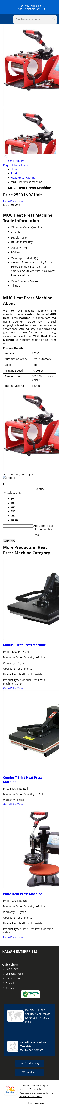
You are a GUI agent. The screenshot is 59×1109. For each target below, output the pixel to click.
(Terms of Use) (36, 1089)
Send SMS (31, 1072)
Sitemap (10, 988)
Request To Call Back (15, 165)
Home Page (12, 968)
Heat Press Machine (23, 177)
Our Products (13, 978)
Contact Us (11, 983)
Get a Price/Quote (14, 201)
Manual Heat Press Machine (24, 645)
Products (16, 173)
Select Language (36, 1102)
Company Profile (14, 973)
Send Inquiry (15, 161)
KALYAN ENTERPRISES (32, 7)
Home (14, 169)
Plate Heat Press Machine (22, 894)
